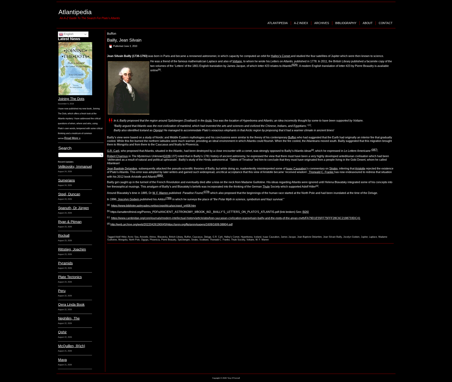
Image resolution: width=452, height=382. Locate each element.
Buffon (292, 137)
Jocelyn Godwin (351, 236)
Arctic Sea (133, 236)
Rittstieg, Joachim (72, 249)
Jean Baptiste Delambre (122, 168)
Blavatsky (162, 236)
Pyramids (65, 263)
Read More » (72, 138)
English (68, 34)
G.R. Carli (113, 150)
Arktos (152, 236)
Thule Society (238, 239)
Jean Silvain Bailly (332, 236)
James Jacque (288, 236)
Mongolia (122, 239)
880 (159, 175)
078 (206, 191)
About (368, 23)
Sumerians (66, 180)
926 (305, 211)
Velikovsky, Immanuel (75, 166)
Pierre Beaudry (168, 239)
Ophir (62, 332)
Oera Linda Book (71, 304)
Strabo (333, 168)
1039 (167, 156)
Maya (62, 360)
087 (374, 149)
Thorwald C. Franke (321, 172)
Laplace (373, 236)
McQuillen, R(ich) (71, 346)
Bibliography (345, 23)
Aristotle (360, 168)
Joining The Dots (71, 99)
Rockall (63, 235)
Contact (385, 23)
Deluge (207, 236)
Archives (321, 23)
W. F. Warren (160, 192)
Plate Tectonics (70, 277)
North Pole (134, 239)
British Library (176, 236)
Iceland (257, 236)
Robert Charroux (117, 156)
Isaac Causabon (296, 168)
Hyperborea (246, 236)
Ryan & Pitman (70, 222)
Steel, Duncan (69, 194)
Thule (266, 186)
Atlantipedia (75, 12)
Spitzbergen (184, 239)
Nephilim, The (69, 318)
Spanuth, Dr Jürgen (73, 208)
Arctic (208, 120)
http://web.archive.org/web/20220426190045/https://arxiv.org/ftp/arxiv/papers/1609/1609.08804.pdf (171, 224)
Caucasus (197, 236)
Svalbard (203, 239)
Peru (62, 291)
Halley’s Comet (281, 56)
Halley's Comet (231, 236)
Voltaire (237, 61)
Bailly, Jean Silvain (124, 40)
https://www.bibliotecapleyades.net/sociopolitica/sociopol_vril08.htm (153, 205)
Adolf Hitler (120, 236)
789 (168, 198)
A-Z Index (301, 23)
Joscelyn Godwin (128, 199)
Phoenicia (155, 239)
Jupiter (364, 236)
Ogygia (157, 130)
